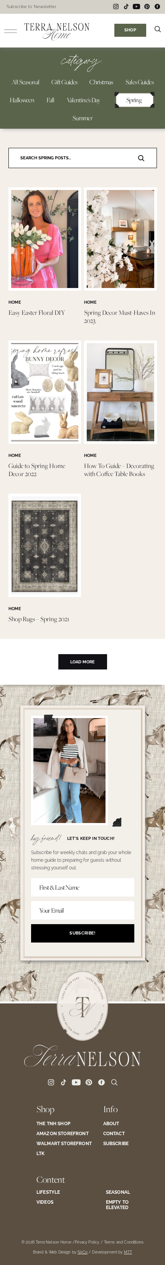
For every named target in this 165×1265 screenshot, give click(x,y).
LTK (40, 1153)
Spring (134, 100)
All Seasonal (25, 82)
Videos (44, 1202)
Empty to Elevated (117, 1205)
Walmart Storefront (64, 1143)
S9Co (82, 1252)
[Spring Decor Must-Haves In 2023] (120, 289)
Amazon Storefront (62, 1133)
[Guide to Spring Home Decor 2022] (44, 442)
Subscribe (116, 1143)
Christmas (101, 82)
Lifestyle (48, 1192)
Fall (50, 100)
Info (110, 1109)
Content (50, 1179)
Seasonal (118, 1192)
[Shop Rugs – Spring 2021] (44, 595)
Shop (45, 1109)
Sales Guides (139, 82)
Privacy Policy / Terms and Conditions (109, 1242)
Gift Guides (64, 82)
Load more (82, 662)
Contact (114, 1133)
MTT (128, 1252)
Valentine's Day (83, 100)
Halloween (22, 100)
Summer (82, 118)
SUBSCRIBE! (82, 933)
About (111, 1123)
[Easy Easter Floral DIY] (44, 289)
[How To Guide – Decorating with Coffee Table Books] (120, 442)
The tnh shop (53, 1123)
